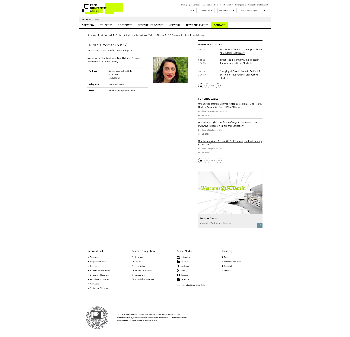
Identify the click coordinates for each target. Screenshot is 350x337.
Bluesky (184, 270)
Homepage (186, 4)
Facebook (185, 279)
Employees (94, 257)
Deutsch (227, 270)
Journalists (94, 283)
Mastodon (185, 266)
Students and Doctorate (100, 270)
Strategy (88, 25)
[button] (192, 10)
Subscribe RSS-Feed (232, 261)
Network (175, 25)
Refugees (93, 266)
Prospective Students (98, 261)
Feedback (228, 266)
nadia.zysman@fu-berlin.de (121, 90)
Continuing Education (99, 288)
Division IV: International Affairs (139, 35)
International (91, 19)
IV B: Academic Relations (178, 35)
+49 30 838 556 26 (116, 84)
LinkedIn (184, 261)
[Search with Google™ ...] (265, 10)
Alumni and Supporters (99, 279)
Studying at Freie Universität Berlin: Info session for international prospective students (240, 75)
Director (160, 35)
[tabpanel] (138, 76)
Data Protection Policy (223, 4)
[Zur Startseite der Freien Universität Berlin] (102, 8)
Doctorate (125, 25)
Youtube (184, 275)
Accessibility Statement (258, 4)
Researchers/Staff (150, 25)
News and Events (197, 25)
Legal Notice (207, 4)
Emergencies (240, 4)
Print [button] (226, 257)
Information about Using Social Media (191, 285)
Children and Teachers (99, 275)
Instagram (185, 257)
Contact (196, 4)
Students (106, 25)
